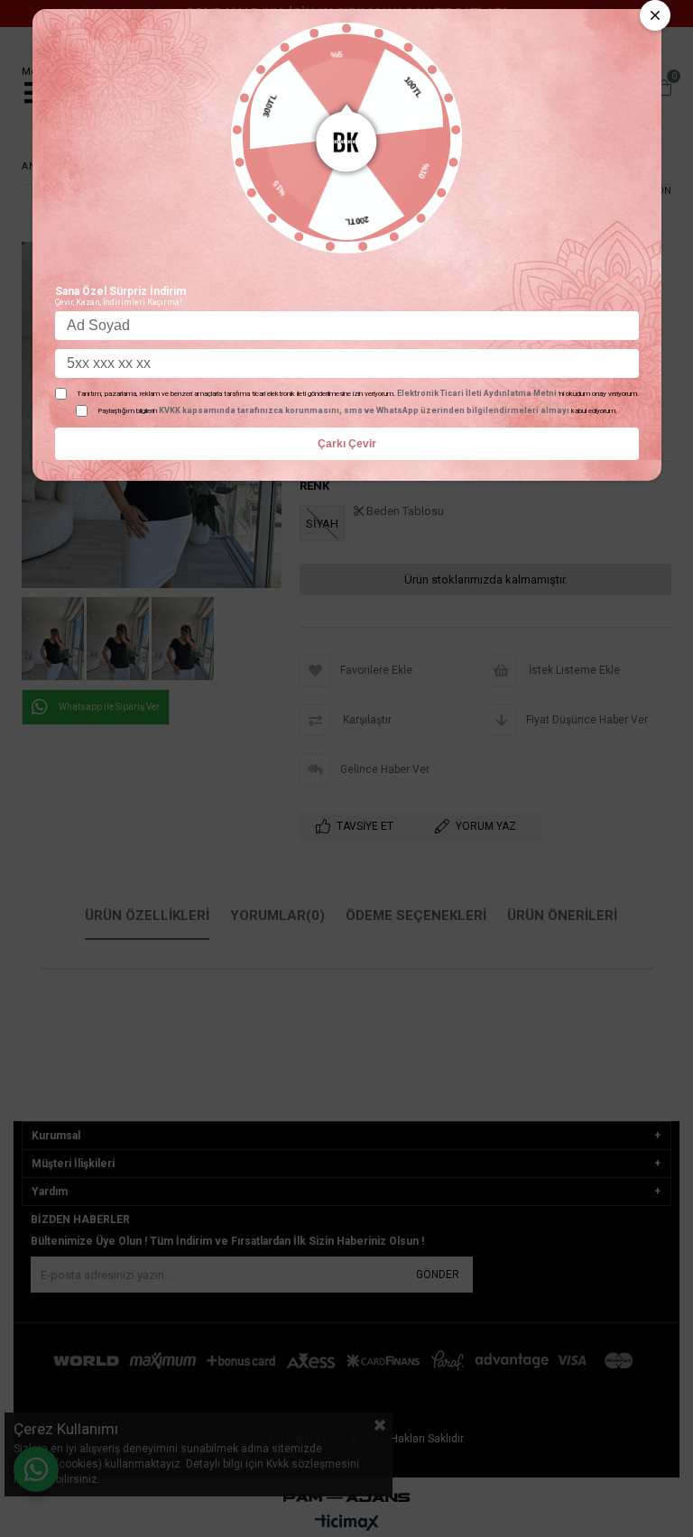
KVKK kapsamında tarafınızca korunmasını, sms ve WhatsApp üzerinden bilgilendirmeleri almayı (364, 410)
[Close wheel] (655, 15)
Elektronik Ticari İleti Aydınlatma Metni (477, 393)
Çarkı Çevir (347, 443)
